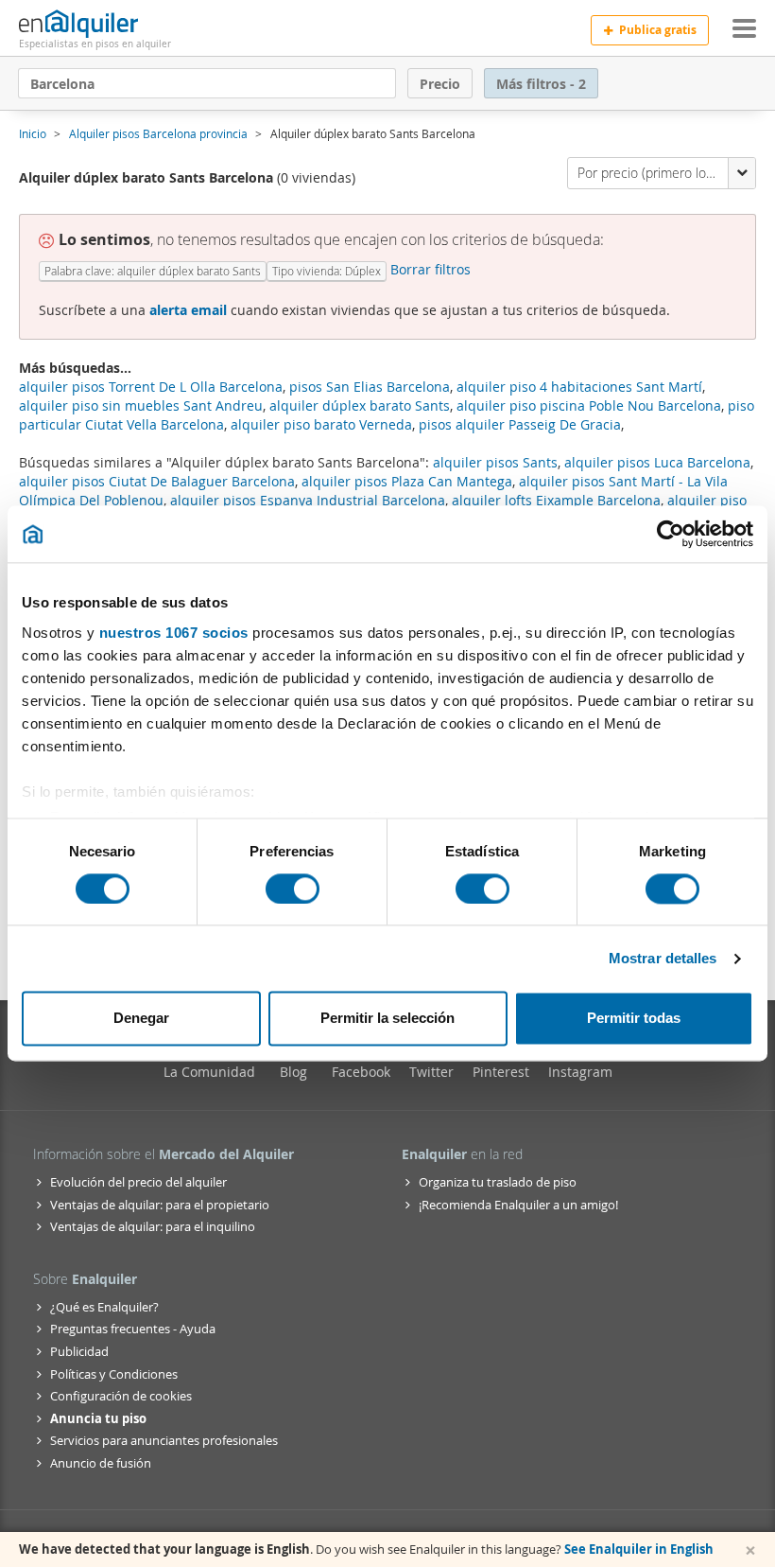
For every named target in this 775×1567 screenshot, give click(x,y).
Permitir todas (633, 1019)
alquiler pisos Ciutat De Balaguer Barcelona (157, 481)
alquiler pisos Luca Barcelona (657, 462)
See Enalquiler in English (639, 1549)
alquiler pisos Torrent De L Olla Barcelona (151, 387)
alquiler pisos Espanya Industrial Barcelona (307, 500)
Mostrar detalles (663, 958)
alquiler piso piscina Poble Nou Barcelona (588, 405)
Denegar (141, 1019)
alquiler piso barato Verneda (321, 424)
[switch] (292, 888)
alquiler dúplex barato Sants (359, 405)
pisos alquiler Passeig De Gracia (520, 424)
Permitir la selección (387, 1019)
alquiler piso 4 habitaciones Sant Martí (579, 387)
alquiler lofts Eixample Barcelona (556, 500)
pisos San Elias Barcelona (369, 387)
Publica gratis (658, 30)
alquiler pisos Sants (495, 462)
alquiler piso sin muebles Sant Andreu (141, 405)
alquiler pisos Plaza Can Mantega (406, 481)
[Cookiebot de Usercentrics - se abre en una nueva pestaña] (670, 533)
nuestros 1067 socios (174, 633)
